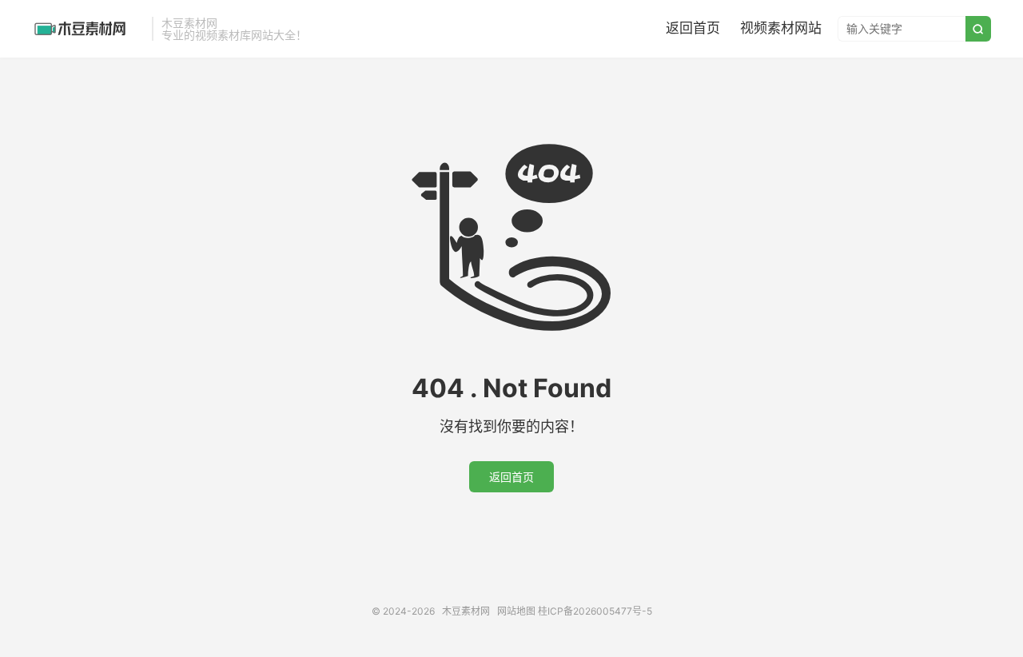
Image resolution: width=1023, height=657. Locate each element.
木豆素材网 (88, 29)
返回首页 (693, 28)
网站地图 (516, 611)
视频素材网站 (781, 28)
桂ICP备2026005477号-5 (595, 611)
